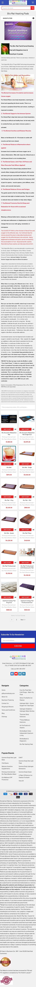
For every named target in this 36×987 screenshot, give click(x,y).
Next (22, 619)
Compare (15, 429)
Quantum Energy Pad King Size (9, 601)
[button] (33, 18)
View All (21, 781)
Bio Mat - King (9, 500)
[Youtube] (16, 673)
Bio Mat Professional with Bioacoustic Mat (27, 567)
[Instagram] (23, 673)
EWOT (21, 757)
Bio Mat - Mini (27, 500)
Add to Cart (7, 429)
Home (3, 690)
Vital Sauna (5, 763)
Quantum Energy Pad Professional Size (27, 601)
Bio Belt (9, 467)
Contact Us (5, 703)
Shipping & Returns (7, 706)
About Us (4, 696)
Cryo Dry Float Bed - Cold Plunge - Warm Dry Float (27, 692)
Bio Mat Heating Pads (26, 744)
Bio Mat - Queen (9, 533)
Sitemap (4, 716)
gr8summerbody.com (8, 693)
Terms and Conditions (8, 710)
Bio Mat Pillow (27, 533)
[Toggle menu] (2, 2)
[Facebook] (12, 673)
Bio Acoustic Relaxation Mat (9, 433)
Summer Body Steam (25, 772)
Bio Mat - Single (27, 467)
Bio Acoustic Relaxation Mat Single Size (27, 433)
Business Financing (8, 700)
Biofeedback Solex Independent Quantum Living (26, 733)
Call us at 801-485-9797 (18, 669)
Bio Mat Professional (9, 566)
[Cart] (33, 2)
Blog (3, 713)
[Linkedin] (20, 673)
